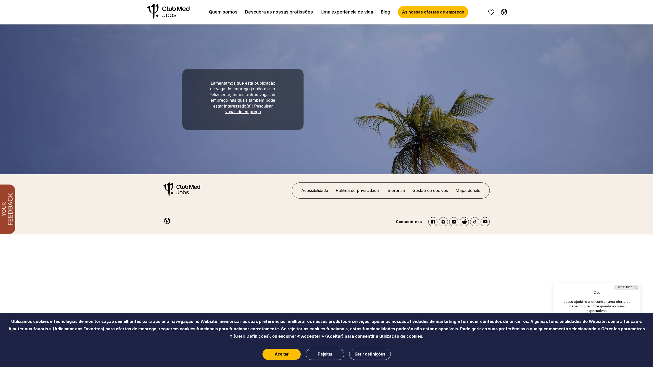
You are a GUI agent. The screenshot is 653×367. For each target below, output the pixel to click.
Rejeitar (325, 354)
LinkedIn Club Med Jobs (453, 221)
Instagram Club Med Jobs (443, 221)
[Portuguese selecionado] (503, 11)
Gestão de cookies (430, 190)
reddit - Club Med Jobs (464, 221)
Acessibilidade (314, 190)
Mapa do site (468, 190)
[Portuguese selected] (166, 220)
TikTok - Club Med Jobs (474, 221)
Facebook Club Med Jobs (432, 221)
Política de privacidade (357, 190)
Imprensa (395, 190)
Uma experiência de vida (347, 12)
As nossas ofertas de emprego (433, 12)
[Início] (168, 12)
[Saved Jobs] (491, 12)
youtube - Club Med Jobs (485, 221)
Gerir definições (370, 354)
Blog (385, 12)
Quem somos (223, 12)
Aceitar (281, 354)
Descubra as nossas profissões (279, 12)
